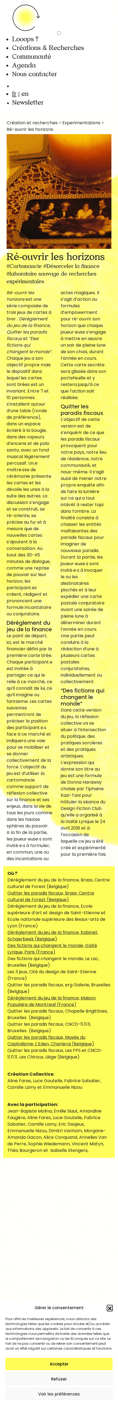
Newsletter (28, 103)
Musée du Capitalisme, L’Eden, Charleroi (50, 1040)
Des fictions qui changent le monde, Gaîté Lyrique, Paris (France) (52, 948)
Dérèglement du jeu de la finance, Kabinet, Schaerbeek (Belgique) (52, 935)
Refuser (59, 1379)
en (25, 94)
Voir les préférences (59, 1394)
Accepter (59, 1364)
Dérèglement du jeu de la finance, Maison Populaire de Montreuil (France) (51, 1001)
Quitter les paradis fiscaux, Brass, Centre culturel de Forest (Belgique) (50, 896)
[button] (110, 1308)
